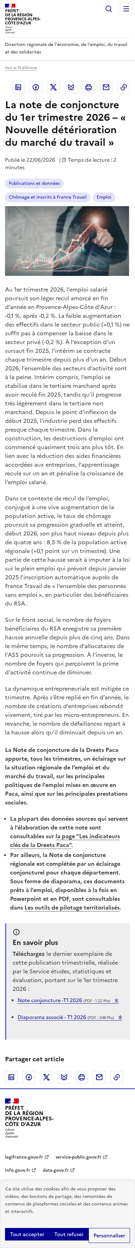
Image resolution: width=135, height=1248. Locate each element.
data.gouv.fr (56, 1170)
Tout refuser (69, 1234)
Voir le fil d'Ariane (21, 68)
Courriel (106, 87)
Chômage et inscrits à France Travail (48, 197)
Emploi (104, 197)
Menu (126, 9)
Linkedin (18, 87)
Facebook (36, 87)
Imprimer (88, 87)
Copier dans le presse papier (123, 87)
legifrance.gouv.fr (24, 1157)
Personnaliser (109, 1235)
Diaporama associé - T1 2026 (66, 1017)
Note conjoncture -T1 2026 (64, 1000)
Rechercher (108, 9)
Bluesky (71, 87)
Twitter (53, 87)
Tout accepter (27, 1234)
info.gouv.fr (17, 1170)
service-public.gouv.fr (78, 1157)
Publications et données (34, 183)
